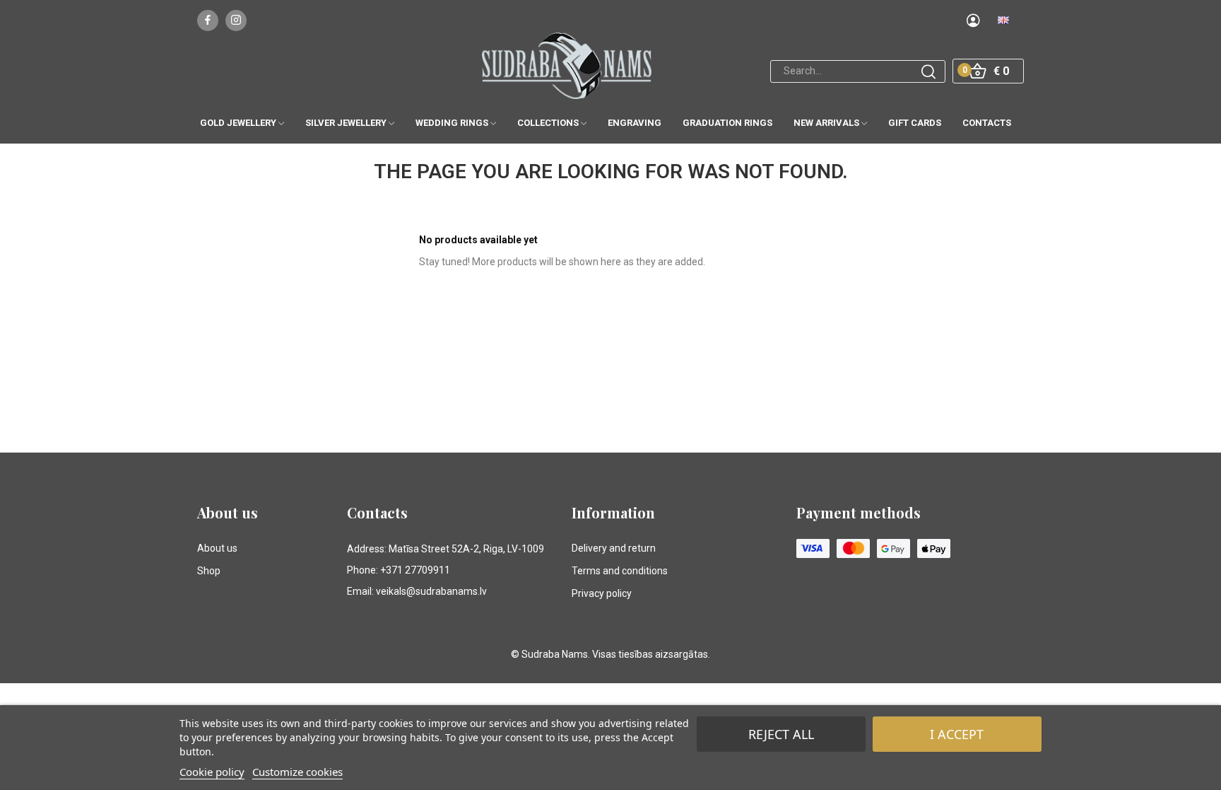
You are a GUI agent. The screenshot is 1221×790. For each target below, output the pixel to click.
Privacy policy (602, 593)
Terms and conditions (620, 570)
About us (217, 548)
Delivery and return (614, 548)
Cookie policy (211, 772)
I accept (957, 734)
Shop (208, 570)
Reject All (781, 734)
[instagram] (236, 20)
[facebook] (207, 20)
